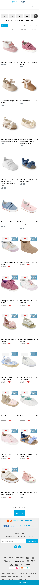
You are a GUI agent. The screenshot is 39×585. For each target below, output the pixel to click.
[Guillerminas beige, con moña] (10, 84)
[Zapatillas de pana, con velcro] (29, 46)
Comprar (13, 61)
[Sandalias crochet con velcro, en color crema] (10, 123)
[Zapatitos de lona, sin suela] (29, 476)
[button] (28, 6)
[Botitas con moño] (29, 84)
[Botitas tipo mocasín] (10, 46)
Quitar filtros (34, 30)
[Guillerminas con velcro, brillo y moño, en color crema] (29, 123)
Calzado (14, 30)
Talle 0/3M (24, 30)
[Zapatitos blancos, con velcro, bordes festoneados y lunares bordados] (10, 163)
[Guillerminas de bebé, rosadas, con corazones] (29, 206)
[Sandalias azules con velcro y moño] (29, 163)
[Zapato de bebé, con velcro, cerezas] (10, 206)
